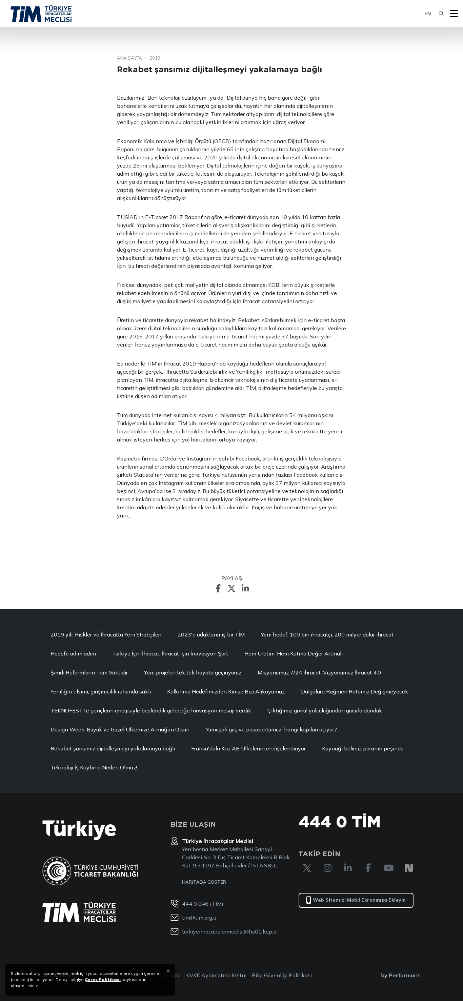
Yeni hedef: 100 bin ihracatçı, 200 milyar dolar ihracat (327, 634)
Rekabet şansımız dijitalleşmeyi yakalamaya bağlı (113, 748)
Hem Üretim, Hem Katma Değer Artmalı (293, 653)
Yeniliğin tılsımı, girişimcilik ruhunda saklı (101, 691)
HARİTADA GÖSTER (204, 882)
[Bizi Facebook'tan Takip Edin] (368, 868)
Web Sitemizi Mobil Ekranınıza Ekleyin (359, 900)
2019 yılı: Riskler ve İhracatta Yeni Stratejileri (106, 634)
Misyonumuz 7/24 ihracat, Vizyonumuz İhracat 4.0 (319, 672)
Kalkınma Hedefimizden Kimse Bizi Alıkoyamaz (226, 691)
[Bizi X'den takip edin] (307, 868)
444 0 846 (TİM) (202, 903)
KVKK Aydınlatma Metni (216, 975)
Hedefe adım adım (73, 653)
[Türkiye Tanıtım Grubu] (79, 830)
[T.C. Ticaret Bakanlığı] (90, 871)
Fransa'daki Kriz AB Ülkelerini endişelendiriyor (248, 748)
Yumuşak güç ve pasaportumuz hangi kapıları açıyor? (271, 729)
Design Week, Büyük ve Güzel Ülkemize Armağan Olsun (120, 729)
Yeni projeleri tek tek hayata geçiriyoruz (192, 672)
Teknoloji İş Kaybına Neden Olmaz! (94, 767)
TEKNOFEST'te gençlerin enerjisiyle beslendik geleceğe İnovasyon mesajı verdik (151, 710)
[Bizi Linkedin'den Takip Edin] (347, 868)
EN (428, 14)
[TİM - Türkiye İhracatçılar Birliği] (41, 13)
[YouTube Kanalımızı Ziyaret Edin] (388, 868)
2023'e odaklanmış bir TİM (211, 634)
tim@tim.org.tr (199, 917)
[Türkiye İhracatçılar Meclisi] (79, 912)
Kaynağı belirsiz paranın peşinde (363, 748)
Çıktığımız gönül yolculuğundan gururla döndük (324, 710)
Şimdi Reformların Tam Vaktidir (89, 672)
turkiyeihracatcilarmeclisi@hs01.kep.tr (229, 931)
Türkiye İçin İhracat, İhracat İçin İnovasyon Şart (170, 653)
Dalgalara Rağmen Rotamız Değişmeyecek (354, 691)
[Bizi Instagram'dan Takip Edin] (327, 868)
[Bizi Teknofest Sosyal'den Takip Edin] (408, 868)
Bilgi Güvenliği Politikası (282, 975)
